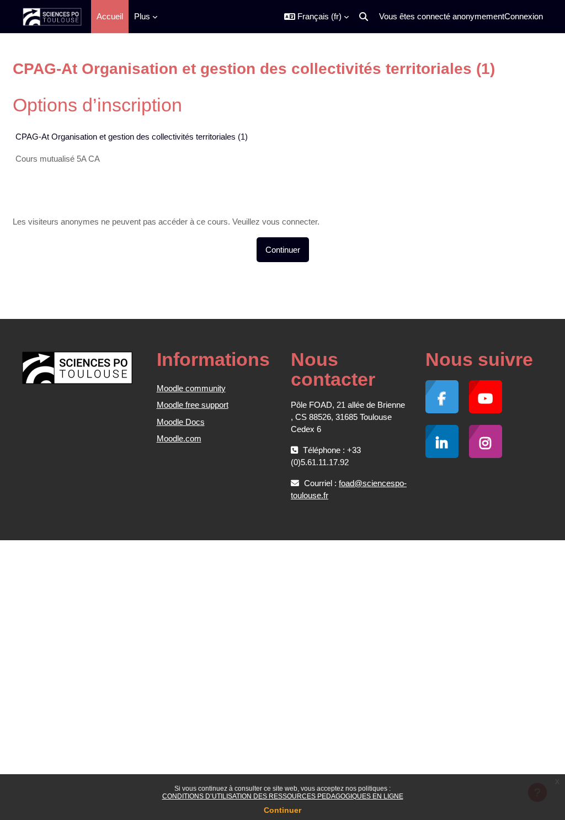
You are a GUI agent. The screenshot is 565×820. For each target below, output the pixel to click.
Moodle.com (179, 438)
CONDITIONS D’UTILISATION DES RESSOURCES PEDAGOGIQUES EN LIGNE (282, 796)
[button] (316, 16)
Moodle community (191, 388)
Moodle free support (192, 404)
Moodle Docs (181, 422)
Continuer (282, 810)
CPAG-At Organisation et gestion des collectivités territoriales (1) (131, 136)
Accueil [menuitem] (110, 16)
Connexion (523, 16)
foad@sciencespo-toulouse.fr (349, 489)
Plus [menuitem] (142, 16)
